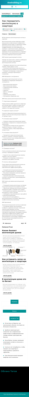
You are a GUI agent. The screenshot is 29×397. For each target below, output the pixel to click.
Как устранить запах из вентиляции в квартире (14, 260)
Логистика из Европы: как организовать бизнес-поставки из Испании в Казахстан (13, 325)
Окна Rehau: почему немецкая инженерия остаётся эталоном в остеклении (13, 342)
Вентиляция (15, 13)
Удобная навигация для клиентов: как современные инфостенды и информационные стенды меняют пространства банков (13, 333)
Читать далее (7, 246)
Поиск (14, 302)
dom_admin (18, 29)
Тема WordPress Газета (10, 394)
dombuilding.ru (14, 2)
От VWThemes (21, 394)
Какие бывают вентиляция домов (11, 231)
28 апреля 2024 (8, 29)
